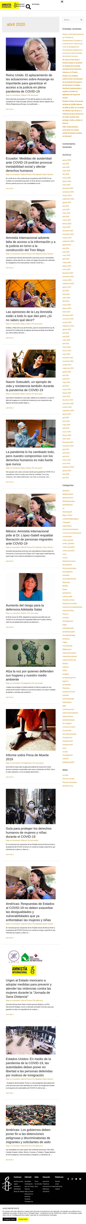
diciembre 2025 (68, 188)
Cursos (65, 557)
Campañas (66, 522)
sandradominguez (69, 720)
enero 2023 (66, 312)
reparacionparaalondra (70, 713)
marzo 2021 (67, 389)
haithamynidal (67, 596)
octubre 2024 (67, 238)
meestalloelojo (67, 646)
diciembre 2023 (68, 273)
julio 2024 (66, 248)
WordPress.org (68, 786)
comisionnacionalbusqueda (72, 533)
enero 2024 (66, 269)
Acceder (65, 775)
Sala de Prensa (26, 174)
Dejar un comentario (13, 95)
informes (65, 614)
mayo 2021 (66, 382)
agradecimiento (68, 494)
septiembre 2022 (68, 326)
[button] (62, 1)
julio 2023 (66, 290)
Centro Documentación (70, 529)
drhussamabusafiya (69, 568)
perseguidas (67, 684)
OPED (65, 670)
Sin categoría (67, 723)
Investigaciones (26, 763)
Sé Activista (38, 1184)
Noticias (24, 95)
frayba (65, 589)
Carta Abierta (67, 526)
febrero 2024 (67, 266)
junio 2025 (66, 209)
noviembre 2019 (68, 446)
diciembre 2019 (68, 442)
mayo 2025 (66, 213)
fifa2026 (65, 586)
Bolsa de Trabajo (19, 1191)
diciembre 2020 (68, 400)
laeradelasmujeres (69, 632)
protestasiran (67, 702)
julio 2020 (66, 417)
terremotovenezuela (69, 734)
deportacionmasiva (69, 561)
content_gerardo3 (68, 547)
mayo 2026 (66, 171)
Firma (36, 1181)
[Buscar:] (73, 20)
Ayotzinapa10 (67, 512)
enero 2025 (66, 227)
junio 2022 (66, 336)
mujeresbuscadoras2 (70, 656)
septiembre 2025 (68, 199)
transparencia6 (68, 744)
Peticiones (66, 688)
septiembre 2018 (68, 467)
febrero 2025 (67, 224)
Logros (65, 642)
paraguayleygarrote (69, 677)
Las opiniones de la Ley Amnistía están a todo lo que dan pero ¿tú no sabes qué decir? (29, 316)
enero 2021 (66, 396)
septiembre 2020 (68, 410)
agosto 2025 (67, 202)
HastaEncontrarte (69, 600)
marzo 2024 (67, 262)
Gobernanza (58, 1186)
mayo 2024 (66, 255)
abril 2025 (66, 216)
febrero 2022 (67, 350)
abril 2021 (66, 386)
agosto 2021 (67, 372)
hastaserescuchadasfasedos (72, 607)
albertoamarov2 (68, 498)
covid (64, 554)
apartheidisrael (67, 505)
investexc (66, 617)
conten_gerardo (68, 540)
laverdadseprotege (69, 635)
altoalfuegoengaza (69, 501)
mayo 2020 (66, 424)
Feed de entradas (68, 779)
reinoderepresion (68, 709)
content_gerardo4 (68, 550)
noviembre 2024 (68, 234)
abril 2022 (66, 343)
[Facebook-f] (68, 1179)
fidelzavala (66, 582)
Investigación (29, 1184)
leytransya (66, 639)
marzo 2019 (67, 460)
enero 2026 (66, 185)
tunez (64, 748)
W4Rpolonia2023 (68, 762)
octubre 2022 (67, 322)
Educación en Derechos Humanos (29, 1196)
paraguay (66, 674)
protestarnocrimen (69, 692)
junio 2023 (66, 294)
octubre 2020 (67, 407)
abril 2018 (66, 474)
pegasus (65, 681)
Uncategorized (26, 683)
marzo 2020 (67, 432)
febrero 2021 (67, 393)
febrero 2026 (67, 181)
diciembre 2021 (68, 357)
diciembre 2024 (68, 231)
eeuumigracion (68, 572)
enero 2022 (66, 354)
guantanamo (67, 593)
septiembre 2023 (68, 283)
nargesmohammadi (69, 660)
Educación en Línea (49, 1186)
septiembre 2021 (68, 368)
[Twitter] (76, 1179)
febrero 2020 (67, 435)
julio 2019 (66, 449)
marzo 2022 (67, 347)
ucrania (65, 752)
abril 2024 (66, 259)
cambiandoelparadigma (70, 519)
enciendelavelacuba (69, 579)
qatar (64, 706)
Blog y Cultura (26, 324)
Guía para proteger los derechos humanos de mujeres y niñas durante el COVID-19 (28, 832)
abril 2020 (66, 428)
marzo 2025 (67, 220)
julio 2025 (66, 206)
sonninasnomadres (69, 727)
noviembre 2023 (68, 276)
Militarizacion (67, 649)
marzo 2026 (67, 178)
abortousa (66, 490)
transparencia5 (68, 741)
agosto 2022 (67, 329)
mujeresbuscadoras (69, 653)
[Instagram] (72, 1179)
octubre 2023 (67, 280)
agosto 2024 (67, 245)
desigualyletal (67, 565)
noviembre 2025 (68, 192)
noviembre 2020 (68, 403)
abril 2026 (66, 174)
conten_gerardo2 (68, 543)
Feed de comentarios (70, 782)
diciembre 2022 (68, 315)
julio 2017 (66, 477)
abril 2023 (66, 301)
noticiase (66, 667)
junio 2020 (66, 421)
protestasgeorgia (68, 699)
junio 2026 (66, 167)
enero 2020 (66, 439)
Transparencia (67, 737)
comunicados (67, 536)
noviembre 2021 (68, 361)
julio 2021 (66, 375)
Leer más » (10, 109)
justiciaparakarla (68, 628)
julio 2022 (66, 333)
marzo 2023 (67, 305)
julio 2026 (66, 164)
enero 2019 (66, 463)
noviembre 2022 (68, 319)
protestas (66, 695)
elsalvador (66, 575)
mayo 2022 (66, 340)
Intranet (57, 1189)
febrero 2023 (67, 308)
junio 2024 (66, 252)
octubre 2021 (67, 365)
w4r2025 (65, 759)
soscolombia (67, 730)
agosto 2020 (67, 414)
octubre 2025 (67, 195)
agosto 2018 (67, 470)
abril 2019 (66, 456)
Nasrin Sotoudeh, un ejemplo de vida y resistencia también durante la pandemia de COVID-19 (30, 386)
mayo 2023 (66, 298)
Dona (36, 1186)
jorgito (65, 625)
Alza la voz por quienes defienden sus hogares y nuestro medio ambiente (30, 675)
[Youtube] (80, 1179)
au (63, 508)
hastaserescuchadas (70, 603)
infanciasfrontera (68, 610)
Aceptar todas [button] (23, 1219)
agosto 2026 (67, 160)
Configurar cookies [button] (9, 1219)
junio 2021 (66, 379)
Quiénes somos (18, 1181)
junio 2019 (66, 453)
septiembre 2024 (68, 241)
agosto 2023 (67, 287)
